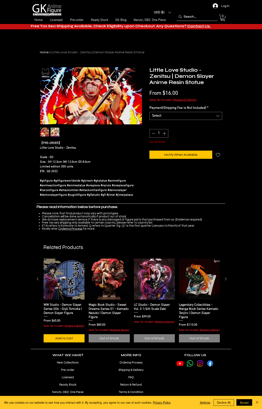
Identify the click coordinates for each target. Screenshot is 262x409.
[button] (162, 12)
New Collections (68, 362)
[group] (131, 300)
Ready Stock (67, 384)
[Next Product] (225, 278)
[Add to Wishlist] (218, 155)
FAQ (131, 377)
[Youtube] (180, 363)
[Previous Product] (37, 278)
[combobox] (185, 116)
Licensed (68, 377)
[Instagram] (200, 363)
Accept (244, 402)
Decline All (223, 402)
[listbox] (162, 12)
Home (44, 52)
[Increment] (165, 133)
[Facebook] (210, 363)
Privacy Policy (162, 402)
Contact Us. (199, 26)
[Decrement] (153, 133)
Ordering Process (70, 228)
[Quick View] (64, 279)
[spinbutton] (159, 133)
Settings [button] (205, 402)
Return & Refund (131, 384)
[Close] (257, 402)
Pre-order (67, 370)
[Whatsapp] (190, 363)
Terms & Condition (131, 392)
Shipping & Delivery (185, 100)
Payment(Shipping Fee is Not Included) (178, 108)
